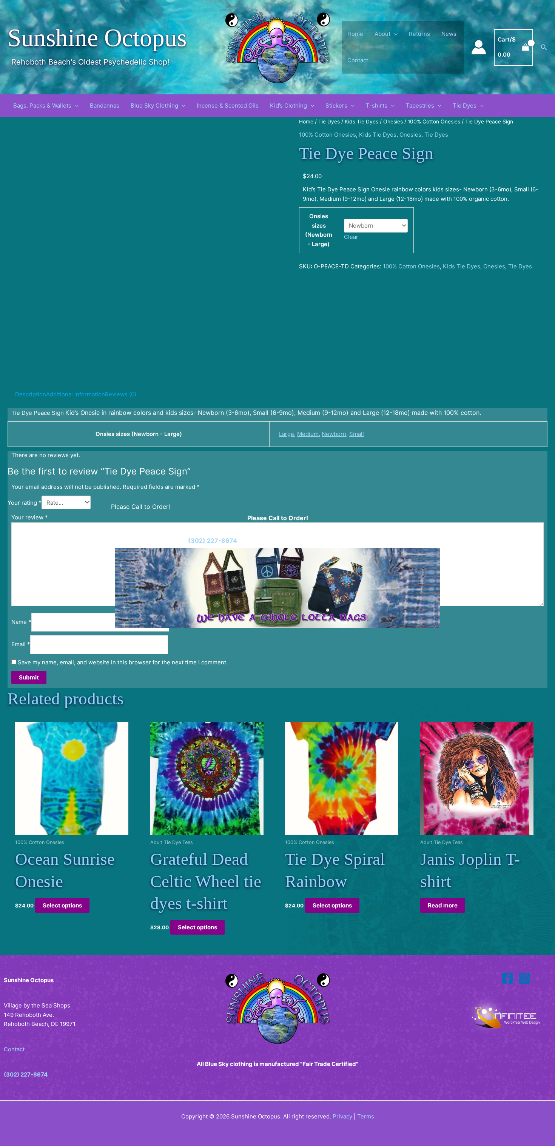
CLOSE (129, 650)
